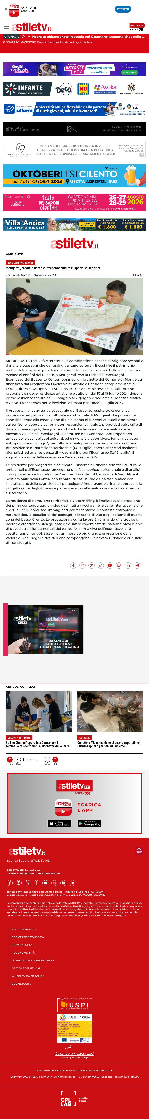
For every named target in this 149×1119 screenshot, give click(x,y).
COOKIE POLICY (21, 983)
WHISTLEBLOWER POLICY (28, 976)
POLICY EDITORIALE (24, 929)
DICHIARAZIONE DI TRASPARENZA (33, 960)
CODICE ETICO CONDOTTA (28, 937)
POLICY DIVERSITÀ (23, 952)
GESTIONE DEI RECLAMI (26, 968)
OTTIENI (123, 9)
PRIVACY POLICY (22, 944)
